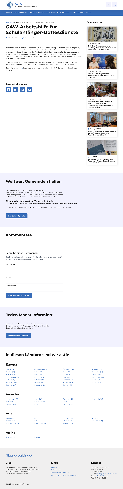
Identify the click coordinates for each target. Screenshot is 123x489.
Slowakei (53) (97, 369)
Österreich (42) (68, 369)
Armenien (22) (11, 421)
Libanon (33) (67, 421)
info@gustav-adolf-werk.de (106, 474)
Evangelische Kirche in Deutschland (65, 475)
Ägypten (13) (10, 437)
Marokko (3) (38, 437)
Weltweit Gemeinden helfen (26, 6)
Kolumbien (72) (40, 402)
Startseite (10, 22)
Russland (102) (68, 380)
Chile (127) (38, 399)
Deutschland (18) (12, 377)
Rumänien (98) (68, 377)
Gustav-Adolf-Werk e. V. (60, 472)
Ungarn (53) (96, 382)
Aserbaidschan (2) (12, 423)
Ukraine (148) (97, 380)
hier (21, 68)
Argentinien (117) (12, 399)
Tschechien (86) (98, 377)
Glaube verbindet (19, 455)
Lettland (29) (39, 380)
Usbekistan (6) (97, 421)
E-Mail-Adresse (12, 286)
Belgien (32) (10, 372)
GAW (18, 3)
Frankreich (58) (11, 382)
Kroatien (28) (39, 377)
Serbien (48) (67, 385)
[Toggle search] (114, 4)
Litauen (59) (38, 382)
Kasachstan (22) (40, 423)
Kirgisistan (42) (68, 418)
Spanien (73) (96, 374)
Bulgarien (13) (11, 374)
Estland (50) (10, 380)
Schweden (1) (68, 382)
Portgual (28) (68, 374)
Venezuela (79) (97, 399)
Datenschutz (56, 470)
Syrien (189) (96, 418)
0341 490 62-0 (102, 476)
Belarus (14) (10, 369)
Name (9, 277)
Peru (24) (66, 402)
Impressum (55, 467)
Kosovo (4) (38, 374)
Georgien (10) (11, 385)
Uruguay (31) (68, 404)
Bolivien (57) (10, 402)
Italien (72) (38, 372)
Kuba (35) (38, 404)
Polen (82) (67, 372)
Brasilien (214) (11, 404)
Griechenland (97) (41, 369)
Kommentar (10, 264)
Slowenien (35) (97, 372)
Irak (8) (36, 421)
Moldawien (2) (39, 385)
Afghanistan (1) (11, 418)
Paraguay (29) (68, 399)
